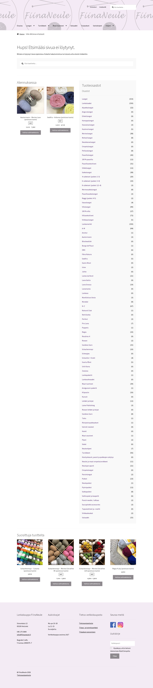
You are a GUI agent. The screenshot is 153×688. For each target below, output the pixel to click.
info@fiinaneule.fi (24, 635)
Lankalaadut (87, 103)
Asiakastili (102, 7)
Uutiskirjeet (97, 26)
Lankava (85, 293)
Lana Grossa (86, 284)
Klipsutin (85, 392)
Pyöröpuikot (87, 487)
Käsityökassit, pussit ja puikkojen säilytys (98, 457)
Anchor (84, 233)
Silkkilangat (86, 168)
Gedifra (85, 259)
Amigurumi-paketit (89, 388)
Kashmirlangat (88, 129)
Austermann (87, 237)
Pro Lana (85, 323)
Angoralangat (87, 112)
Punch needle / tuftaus (90, 500)
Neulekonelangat (88, 142)
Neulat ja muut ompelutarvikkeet (95, 461)
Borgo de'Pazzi (88, 246)
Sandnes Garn (87, 345)
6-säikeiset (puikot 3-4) (91, 181)
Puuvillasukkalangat (90, 194)
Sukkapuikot (87, 492)
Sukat (84, 444)
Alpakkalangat (87, 107)
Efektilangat (87, 116)
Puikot (84, 479)
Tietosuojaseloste (86, 623)
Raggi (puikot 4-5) (89, 198)
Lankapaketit (87, 375)
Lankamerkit (87, 224)
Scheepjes (86, 353)
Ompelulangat (87, 146)
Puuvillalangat (87, 155)
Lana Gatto (86, 280)
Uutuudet (74, 26)
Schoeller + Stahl (88, 358)
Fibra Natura (87, 254)
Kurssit (84, 397)
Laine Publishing (88, 405)
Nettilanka (86, 315)
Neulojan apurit (88, 466)
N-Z (83, 306)
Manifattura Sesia (89, 297)
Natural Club (87, 310)
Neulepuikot (87, 483)
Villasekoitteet (88, 215)
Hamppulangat (88, 120)
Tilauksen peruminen (87, 632)
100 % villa (86, 211)
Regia (84, 332)
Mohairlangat (87, 138)
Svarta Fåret (86, 362)
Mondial (85, 302)
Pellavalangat (87, 151)
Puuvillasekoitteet (89, 164)
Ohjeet (108, 26)
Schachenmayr (87, 349)
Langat (29, 26)
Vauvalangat (87, 202)
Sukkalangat (87, 172)
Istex (84, 267)
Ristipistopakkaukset (90, 423)
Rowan (84, 340)
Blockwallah (87, 241)
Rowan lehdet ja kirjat (90, 410)
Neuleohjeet (87, 448)
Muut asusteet (87, 435)
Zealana (85, 371)
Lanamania (86, 289)
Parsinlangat (87, 474)
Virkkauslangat (88, 220)
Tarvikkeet (42, 26)
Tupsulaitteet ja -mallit (91, 509)
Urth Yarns (86, 366)
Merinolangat (87, 133)
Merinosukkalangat (89, 189)
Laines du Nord (87, 276)
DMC (83, 250)
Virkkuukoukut (87, 513)
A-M (83, 228)
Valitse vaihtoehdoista (31, 133)
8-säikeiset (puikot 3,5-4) (91, 185)
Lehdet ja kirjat (88, 401)
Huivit (84, 431)
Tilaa (115, 656)
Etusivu (20, 26)
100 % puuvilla (87, 159)
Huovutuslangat (88, 125)
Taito (84, 418)
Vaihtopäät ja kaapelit (90, 496)
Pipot (84, 440)
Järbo (84, 271)
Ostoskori (93, 7)
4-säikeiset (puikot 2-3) (91, 176)
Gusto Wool (86, 263)
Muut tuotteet (58, 26)
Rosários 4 (86, 336)
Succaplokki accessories (91, 504)
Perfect (85, 319)
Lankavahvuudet (88, 379)
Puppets (85, 328)
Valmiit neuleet (88, 427)
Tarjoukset (85, 26)
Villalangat (86, 207)
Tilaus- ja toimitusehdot (88, 627)
